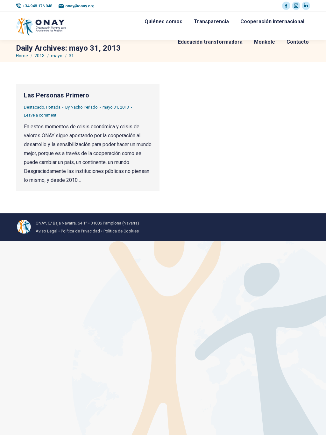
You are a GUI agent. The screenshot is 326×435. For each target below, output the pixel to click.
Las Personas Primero (56, 95)
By (81, 107)
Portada (53, 107)
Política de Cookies (121, 231)
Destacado (34, 107)
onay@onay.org (80, 6)
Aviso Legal (46, 231)
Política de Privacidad (80, 231)
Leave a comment (40, 115)
